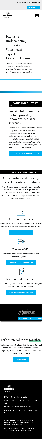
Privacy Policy (9, 430)
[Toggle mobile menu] (37, 15)
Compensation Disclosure (23, 430)
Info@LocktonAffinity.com (23, 406)
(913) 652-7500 (9, 406)
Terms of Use (30, 428)
